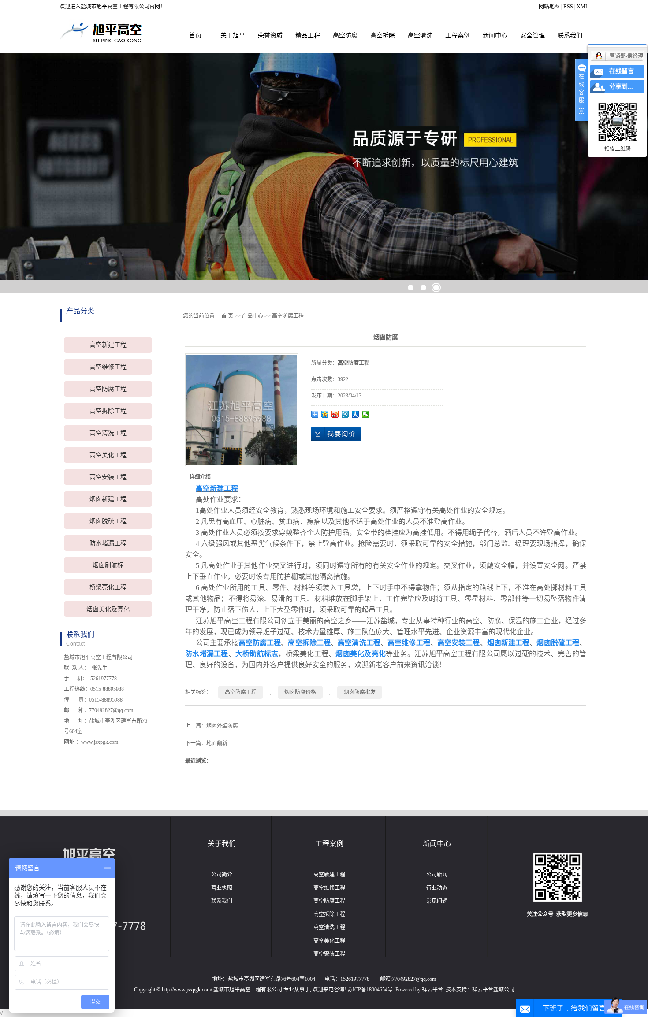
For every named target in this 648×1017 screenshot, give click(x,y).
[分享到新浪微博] (335, 414)
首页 (195, 35)
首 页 (227, 316)
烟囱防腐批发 (360, 692)
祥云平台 (432, 990)
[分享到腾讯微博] (345, 414)
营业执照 (221, 888)
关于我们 (222, 843)
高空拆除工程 (108, 411)
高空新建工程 (108, 344)
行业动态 (436, 888)
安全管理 (532, 35)
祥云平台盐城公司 (493, 990)
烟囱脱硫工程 (108, 521)
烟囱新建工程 (108, 499)
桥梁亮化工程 (108, 587)
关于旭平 (232, 35)
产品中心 (252, 316)
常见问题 (436, 901)
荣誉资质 (270, 35)
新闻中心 (495, 35)
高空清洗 (420, 35)
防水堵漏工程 (108, 543)
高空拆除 (382, 35)
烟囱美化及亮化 (108, 609)
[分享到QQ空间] (325, 414)
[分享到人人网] (355, 414)
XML (582, 7)
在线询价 (336, 434)
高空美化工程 (108, 455)
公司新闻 (436, 875)
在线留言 (621, 71)
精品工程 (307, 35)
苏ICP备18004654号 (370, 990)
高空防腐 (345, 35)
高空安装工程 (108, 477)
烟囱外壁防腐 (222, 726)
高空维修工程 (108, 367)
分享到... (621, 86)
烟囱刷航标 (108, 565)
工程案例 (457, 35)
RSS (568, 7)
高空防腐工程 (108, 389)
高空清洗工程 (108, 433)
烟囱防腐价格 (300, 692)
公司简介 (221, 875)
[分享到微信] (365, 414)
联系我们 (570, 35)
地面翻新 (216, 743)
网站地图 (549, 7)
